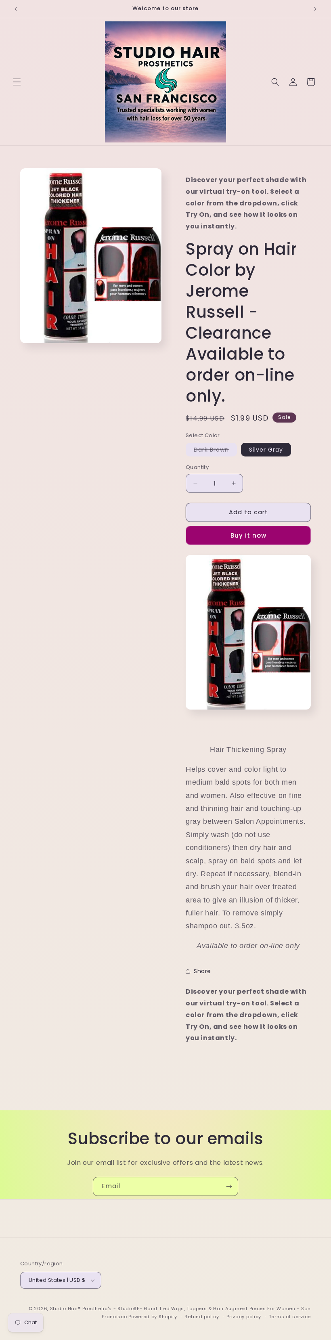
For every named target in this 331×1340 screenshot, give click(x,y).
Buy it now (248, 535)
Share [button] (202, 971)
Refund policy (201, 1316)
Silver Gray (266, 450)
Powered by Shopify (152, 1316)
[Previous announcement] (16, 9)
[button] (17, 82)
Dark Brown (215, 450)
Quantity (197, 467)
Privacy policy (243, 1316)
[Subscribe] (229, 1186)
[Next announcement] (315, 9)
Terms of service (290, 1316)
